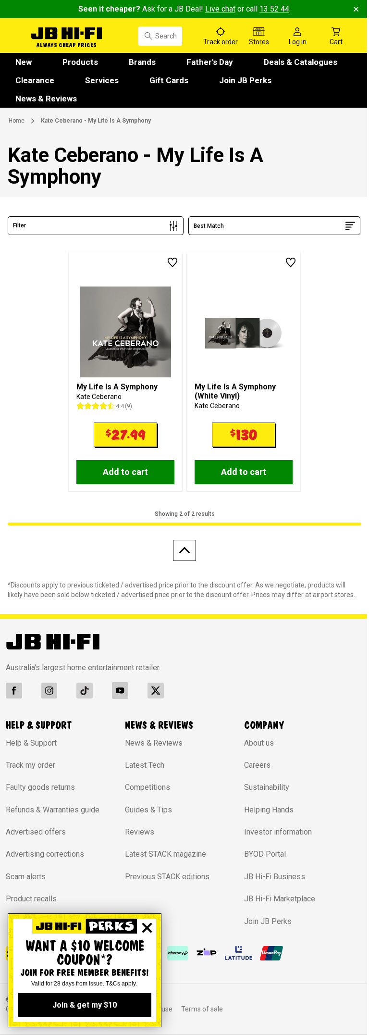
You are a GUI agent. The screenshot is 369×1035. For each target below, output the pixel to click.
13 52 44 (274, 8)
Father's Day (209, 62)
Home (17, 120)
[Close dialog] (147, 927)
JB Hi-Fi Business (274, 876)
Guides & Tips (148, 809)
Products (80, 62)
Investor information (278, 831)
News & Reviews (46, 98)
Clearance (34, 80)
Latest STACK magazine (165, 854)
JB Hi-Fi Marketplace (279, 898)
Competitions (147, 787)
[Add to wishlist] (172, 262)
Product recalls (31, 898)
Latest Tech (144, 765)
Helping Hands (269, 809)
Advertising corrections (45, 854)
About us (259, 743)
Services (102, 80)
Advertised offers (36, 831)
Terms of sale (202, 1009)
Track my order (30, 765)
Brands (142, 62)
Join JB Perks (245, 80)
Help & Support (31, 743)
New (23, 62)
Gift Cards (168, 80)
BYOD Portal (265, 854)
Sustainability (266, 787)
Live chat (220, 8)
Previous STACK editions (167, 876)
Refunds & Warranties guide (52, 809)
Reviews (139, 831)
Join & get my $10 (84, 1005)
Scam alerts (26, 876)
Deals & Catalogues (300, 62)
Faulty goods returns (40, 787)
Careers (257, 765)
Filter (19, 225)
